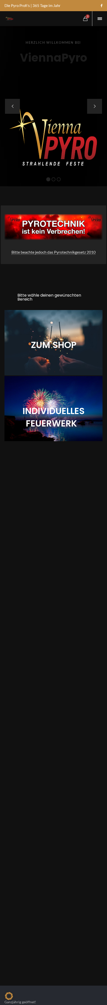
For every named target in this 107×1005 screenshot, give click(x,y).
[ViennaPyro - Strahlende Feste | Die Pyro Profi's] (9, 19)
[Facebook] (102, 5)
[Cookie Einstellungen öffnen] (9, 998)
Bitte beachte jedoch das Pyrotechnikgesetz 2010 (53, 252)
